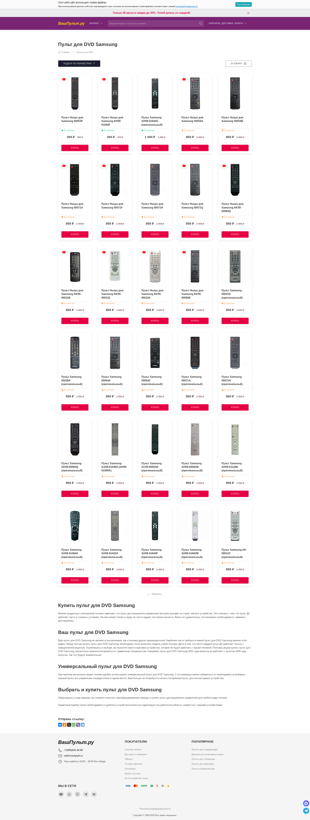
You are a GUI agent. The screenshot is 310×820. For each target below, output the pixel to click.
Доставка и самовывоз (136, 754)
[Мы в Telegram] (86, 794)
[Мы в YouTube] (61, 794)
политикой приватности (186, 6)
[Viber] (78, 725)
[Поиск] (200, 23)
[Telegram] (83, 725)
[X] (69, 725)
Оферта (129, 759)
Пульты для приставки (203, 764)
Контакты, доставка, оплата (226, 23)
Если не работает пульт (136, 778)
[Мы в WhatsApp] (69, 794)
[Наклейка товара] (64, 79)
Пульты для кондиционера (204, 749)
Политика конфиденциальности (155, 809)
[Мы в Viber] (77, 794)
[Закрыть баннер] (248, 13)
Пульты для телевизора (203, 759)
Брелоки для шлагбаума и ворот (208, 754)
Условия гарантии (133, 764)
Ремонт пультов (132, 773)
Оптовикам (130, 768)
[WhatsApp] (74, 725)
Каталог (94, 23)
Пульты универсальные (203, 768)
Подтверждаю (243, 4)
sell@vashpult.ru (73, 755)
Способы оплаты (133, 749)
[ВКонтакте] (60, 725)
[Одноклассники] (65, 725)
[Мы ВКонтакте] (94, 794)
